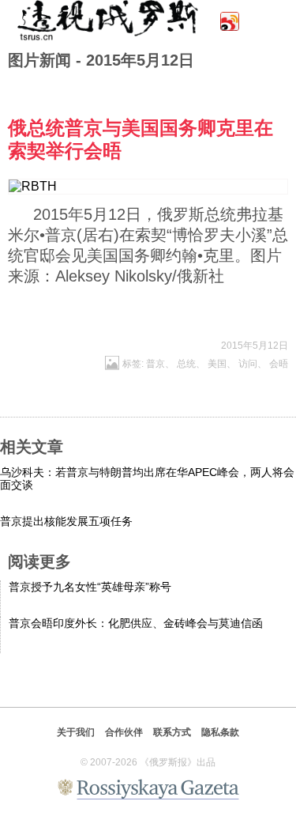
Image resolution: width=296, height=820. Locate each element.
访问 (247, 363)
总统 (186, 363)
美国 (217, 363)
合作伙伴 (124, 732)
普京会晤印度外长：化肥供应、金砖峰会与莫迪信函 (136, 623)
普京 (155, 363)
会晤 (278, 363)
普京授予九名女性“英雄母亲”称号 (90, 586)
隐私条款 (220, 732)
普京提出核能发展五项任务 (66, 521)
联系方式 (172, 732)
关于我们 (76, 732)
